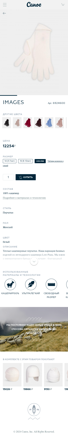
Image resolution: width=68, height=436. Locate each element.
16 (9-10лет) (25, 161)
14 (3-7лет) (10, 161)
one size (40, 161)
